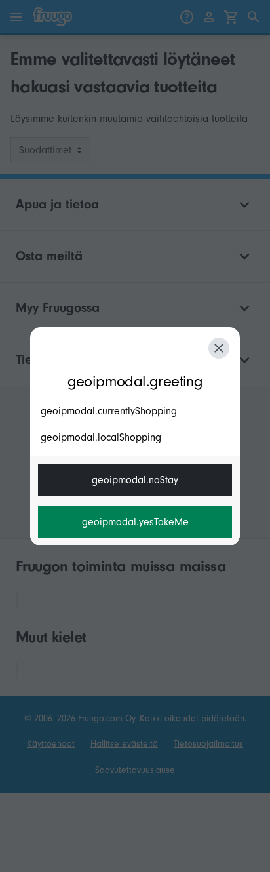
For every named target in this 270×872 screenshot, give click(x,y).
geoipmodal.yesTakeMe (135, 522)
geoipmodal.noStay (135, 480)
